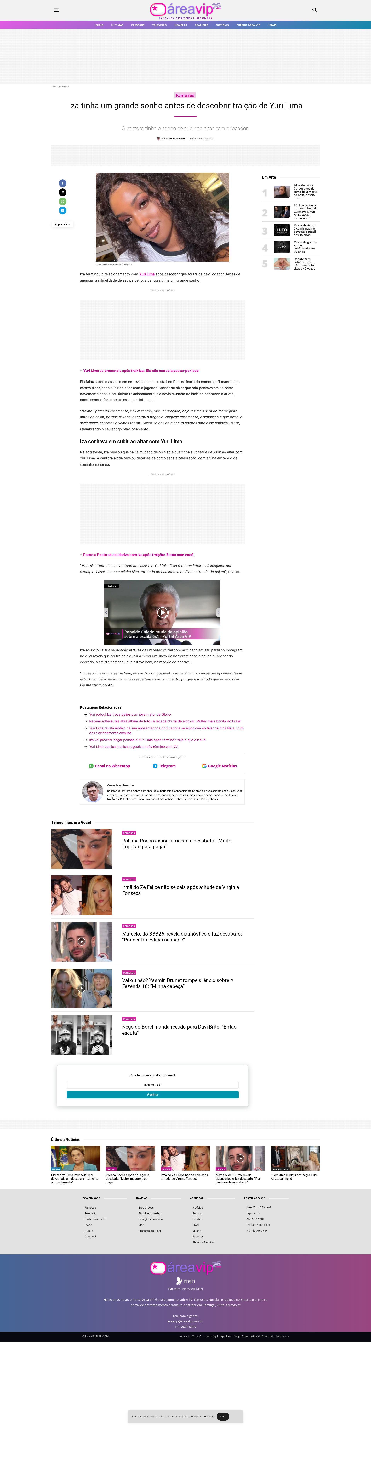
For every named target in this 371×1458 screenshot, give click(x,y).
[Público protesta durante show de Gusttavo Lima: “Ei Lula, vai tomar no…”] (282, 217)
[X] (62, 192)
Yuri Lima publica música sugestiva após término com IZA (134, 747)
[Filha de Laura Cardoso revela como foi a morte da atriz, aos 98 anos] (282, 196)
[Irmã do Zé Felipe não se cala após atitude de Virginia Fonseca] (81, 895)
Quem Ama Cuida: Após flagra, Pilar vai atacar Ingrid (294, 1177)
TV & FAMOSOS (91, 1198)
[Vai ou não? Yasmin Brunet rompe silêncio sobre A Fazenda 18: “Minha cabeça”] (81, 988)
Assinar (152, 1094)
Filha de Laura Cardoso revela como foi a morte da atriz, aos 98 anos (305, 191)
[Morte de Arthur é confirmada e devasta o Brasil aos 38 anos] (282, 235)
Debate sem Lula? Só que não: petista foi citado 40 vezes (304, 263)
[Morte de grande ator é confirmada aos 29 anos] (282, 252)
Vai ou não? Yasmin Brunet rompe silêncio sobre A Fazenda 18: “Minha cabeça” (178, 983)
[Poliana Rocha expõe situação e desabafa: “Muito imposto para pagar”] (81, 848)
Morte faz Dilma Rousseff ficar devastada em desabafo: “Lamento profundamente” (75, 1178)
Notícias (56, 1169)
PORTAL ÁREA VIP (254, 1198)
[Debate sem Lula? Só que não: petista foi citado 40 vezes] (282, 269)
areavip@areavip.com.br (185, 1321)
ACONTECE (196, 1198)
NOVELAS (141, 1198)
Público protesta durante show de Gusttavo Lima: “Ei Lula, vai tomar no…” (305, 211)
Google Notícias (222, 766)
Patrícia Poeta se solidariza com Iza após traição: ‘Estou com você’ (138, 555)
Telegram (167, 766)
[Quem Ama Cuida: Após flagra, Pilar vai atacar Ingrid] (295, 1158)
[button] (290, 10)
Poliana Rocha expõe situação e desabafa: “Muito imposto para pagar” (127, 1178)
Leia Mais (209, 1416)
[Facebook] (62, 183)
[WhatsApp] (62, 201)
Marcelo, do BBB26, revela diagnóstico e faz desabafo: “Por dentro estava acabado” (182, 937)
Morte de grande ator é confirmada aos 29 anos (305, 247)
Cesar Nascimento (176, 138)
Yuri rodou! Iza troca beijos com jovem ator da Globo (130, 714)
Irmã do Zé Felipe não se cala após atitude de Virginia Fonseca (184, 1177)
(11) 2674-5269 (185, 1327)
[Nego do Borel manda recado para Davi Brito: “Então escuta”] (81, 1035)
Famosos (64, 86)
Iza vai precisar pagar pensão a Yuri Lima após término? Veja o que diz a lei (147, 740)
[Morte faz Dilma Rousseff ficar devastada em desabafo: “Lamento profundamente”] (75, 1158)
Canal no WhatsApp (112, 766)
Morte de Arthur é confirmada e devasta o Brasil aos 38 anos (305, 230)
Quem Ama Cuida (280, 1169)
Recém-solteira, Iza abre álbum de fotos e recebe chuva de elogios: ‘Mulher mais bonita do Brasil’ (165, 721)
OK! (222, 1416)
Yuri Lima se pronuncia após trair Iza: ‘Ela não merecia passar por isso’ (141, 371)
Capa (54, 86)
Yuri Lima (147, 274)
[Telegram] (62, 210)
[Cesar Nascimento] (159, 139)
